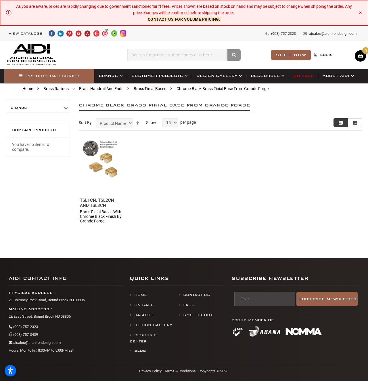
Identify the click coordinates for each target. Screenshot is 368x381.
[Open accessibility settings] (10, 370)
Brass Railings (56, 88)
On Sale (144, 305)
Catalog (144, 315)
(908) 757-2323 (25, 327)
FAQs (189, 305)
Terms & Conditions (180, 371)
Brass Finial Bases (150, 88)
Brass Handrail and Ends (101, 88)
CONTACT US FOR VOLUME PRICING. (184, 19)
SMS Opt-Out (197, 315)
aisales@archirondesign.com (36, 342)
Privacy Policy (150, 371)
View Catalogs (26, 33)
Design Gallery (153, 325)
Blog (140, 351)
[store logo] (32, 55)
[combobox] (177, 55)
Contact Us (196, 295)
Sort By (85, 122)
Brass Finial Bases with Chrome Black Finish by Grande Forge (101, 216)
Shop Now (291, 54)
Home (27, 88)
